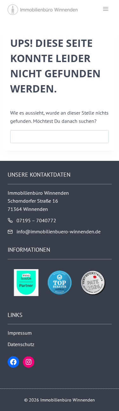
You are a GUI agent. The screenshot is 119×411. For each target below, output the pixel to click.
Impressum (20, 333)
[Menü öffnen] (105, 9)
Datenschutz (21, 344)
